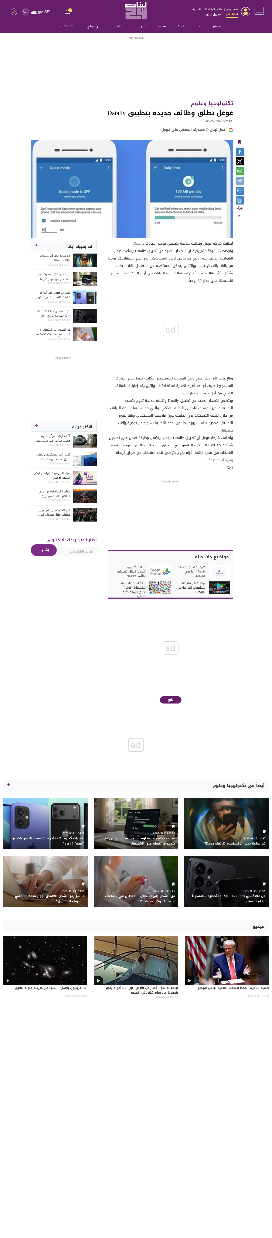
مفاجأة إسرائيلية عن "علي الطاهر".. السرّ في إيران (54, 494)
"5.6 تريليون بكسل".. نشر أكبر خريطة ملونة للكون (51, 988)
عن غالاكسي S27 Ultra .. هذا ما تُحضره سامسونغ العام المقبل (52, 313)
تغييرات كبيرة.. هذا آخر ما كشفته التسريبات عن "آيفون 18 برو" (53, 295)
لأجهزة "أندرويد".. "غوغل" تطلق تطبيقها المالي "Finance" (131, 571)
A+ (240, 208)
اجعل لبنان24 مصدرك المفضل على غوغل (194, 129)
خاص (143, 26)
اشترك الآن (232, 14)
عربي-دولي (94, 26)
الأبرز (198, 26)
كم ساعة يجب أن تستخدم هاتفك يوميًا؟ (55, 258)
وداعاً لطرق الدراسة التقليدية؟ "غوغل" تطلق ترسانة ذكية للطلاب (133, 589)
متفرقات (69, 26)
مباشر (217, 26)
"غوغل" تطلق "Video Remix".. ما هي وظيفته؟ (191, 571)
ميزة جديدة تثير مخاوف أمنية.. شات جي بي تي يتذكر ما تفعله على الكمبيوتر (52, 276)
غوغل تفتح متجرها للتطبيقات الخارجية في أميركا (190, 587)
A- (240, 216)
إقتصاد (118, 26)
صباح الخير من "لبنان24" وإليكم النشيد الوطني (52, 475)
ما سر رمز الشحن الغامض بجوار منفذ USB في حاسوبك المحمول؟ (50, 898)
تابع (170, 700)
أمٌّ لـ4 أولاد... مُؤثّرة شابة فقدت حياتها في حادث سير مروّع (53, 438)
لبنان (180, 26)
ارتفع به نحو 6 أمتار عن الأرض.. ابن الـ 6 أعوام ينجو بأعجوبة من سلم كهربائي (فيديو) (142, 990)
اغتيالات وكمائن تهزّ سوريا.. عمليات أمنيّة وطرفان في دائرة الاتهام (53, 512)
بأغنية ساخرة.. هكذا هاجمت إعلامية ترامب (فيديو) (233, 988)
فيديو (162, 26)
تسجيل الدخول (213, 14)
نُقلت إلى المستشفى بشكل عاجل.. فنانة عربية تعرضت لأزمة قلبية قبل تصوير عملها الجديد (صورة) (53, 457)
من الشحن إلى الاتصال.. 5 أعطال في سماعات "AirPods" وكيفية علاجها (52, 332)
